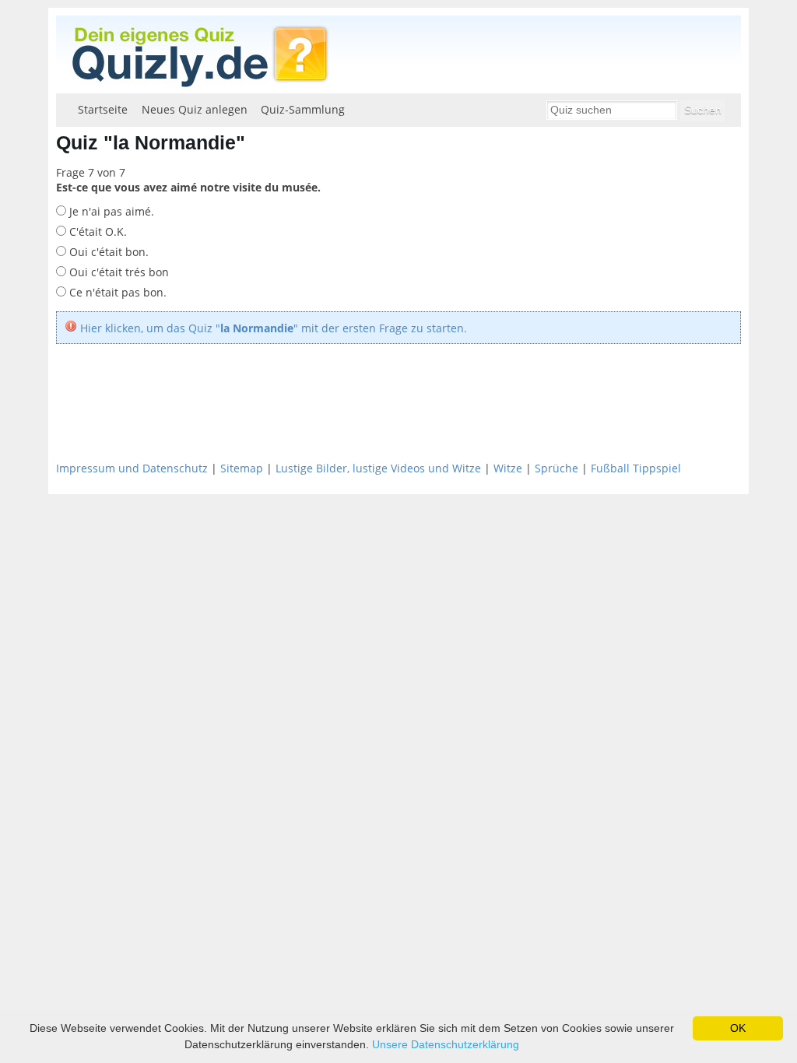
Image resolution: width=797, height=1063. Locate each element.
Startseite (103, 109)
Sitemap (241, 468)
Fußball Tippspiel (636, 468)
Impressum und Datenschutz (132, 468)
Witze (507, 468)
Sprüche (556, 468)
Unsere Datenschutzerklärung (445, 1044)
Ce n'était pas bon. (116, 292)
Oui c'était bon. (107, 251)
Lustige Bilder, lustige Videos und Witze (378, 468)
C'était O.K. (96, 231)
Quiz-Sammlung (303, 109)
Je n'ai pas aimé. (110, 211)
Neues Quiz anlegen (195, 109)
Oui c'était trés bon (117, 272)
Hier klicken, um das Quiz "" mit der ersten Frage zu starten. (273, 328)
